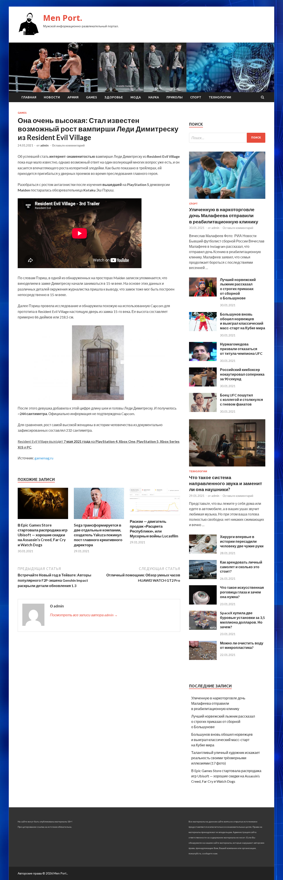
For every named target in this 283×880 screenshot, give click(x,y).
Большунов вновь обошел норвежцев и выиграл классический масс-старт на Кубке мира (242, 321)
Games (91, 97)
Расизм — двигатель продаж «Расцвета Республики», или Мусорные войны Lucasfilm (154, 528)
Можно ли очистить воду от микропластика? (241, 645)
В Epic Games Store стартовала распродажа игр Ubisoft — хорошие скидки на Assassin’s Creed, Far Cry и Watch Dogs (42, 535)
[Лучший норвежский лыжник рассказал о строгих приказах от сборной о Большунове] (203, 295)
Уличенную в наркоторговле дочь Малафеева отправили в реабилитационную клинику (223, 215)
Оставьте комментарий (68, 145)
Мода (135, 97)
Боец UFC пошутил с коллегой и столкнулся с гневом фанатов (241, 399)
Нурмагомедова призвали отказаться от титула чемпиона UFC (241, 348)
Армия (72, 97)
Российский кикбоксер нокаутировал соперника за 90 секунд (242, 374)
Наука (153, 97)
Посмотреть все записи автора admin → (84, 615)
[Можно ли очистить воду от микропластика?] (203, 658)
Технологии (220, 97)
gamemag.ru (43, 458)
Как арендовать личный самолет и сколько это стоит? (241, 567)
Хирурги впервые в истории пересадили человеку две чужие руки (242, 541)
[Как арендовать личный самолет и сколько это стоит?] (203, 578)
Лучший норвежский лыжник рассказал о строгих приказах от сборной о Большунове (238, 288)
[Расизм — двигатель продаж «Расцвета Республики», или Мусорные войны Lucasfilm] (155, 516)
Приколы (174, 97)
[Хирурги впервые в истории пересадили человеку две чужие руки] (203, 552)
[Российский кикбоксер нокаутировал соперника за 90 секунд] (203, 385)
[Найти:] (227, 138)
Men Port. (62, 17)
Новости (52, 97)
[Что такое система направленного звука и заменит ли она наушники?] (227, 467)
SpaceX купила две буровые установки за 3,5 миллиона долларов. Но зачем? (242, 620)
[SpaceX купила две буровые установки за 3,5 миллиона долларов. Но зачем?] (203, 628)
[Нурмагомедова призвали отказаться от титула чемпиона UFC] (203, 359)
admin (44, 145)
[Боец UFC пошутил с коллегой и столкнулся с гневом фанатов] (203, 410)
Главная (28, 97)
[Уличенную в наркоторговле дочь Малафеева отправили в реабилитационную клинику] (227, 199)
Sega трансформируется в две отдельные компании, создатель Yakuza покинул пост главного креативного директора (98, 535)
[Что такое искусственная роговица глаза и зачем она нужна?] (203, 603)
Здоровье (114, 97)
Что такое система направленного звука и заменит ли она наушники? (225, 483)
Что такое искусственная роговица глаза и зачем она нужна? (242, 592)
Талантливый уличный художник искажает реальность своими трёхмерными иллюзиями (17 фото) (225, 757)
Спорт (195, 97)
